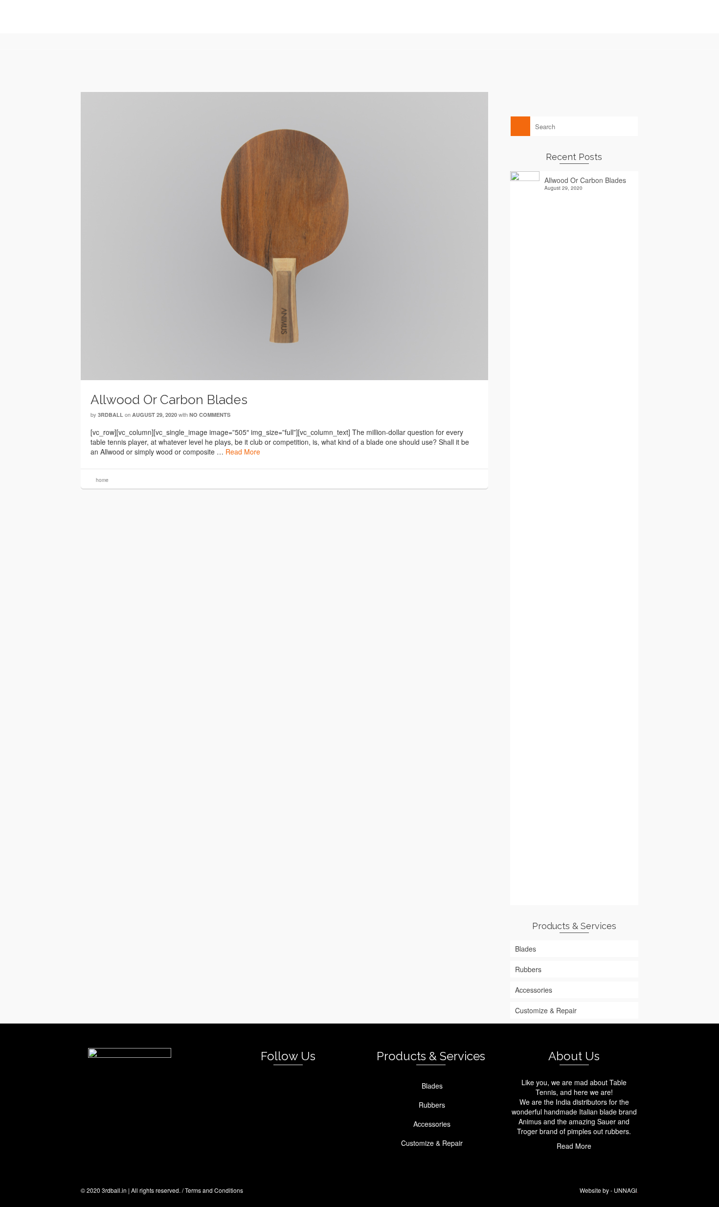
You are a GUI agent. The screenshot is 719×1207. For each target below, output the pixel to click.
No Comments (209, 414)
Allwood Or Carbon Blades (585, 180)
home (102, 480)
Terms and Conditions (214, 1190)
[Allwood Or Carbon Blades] (284, 235)
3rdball (110, 414)
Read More (242, 451)
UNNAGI (625, 1190)
